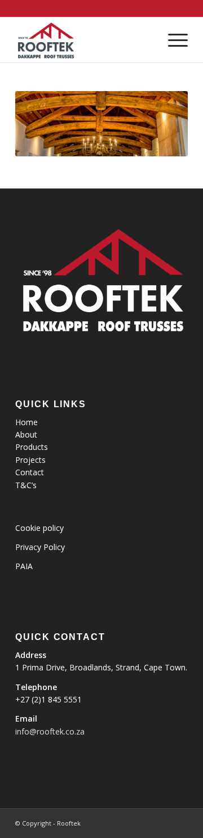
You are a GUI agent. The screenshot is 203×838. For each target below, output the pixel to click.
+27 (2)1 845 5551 (48, 699)
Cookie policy (39, 527)
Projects (30, 459)
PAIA (24, 566)
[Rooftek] (84, 39)
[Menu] (172, 39)
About (26, 434)
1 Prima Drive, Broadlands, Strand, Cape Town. (101, 667)
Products (31, 446)
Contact (29, 472)
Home (26, 422)
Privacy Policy (40, 547)
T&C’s (26, 485)
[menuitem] (172, 39)
